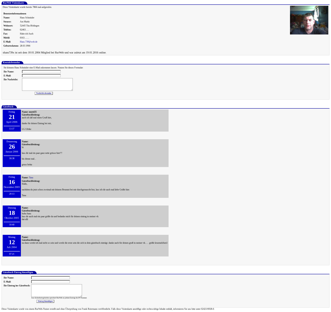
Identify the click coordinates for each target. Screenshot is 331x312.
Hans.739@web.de (28, 41)
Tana (31, 177)
